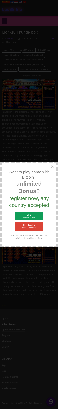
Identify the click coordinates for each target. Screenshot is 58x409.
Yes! (29, 216)
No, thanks (29, 226)
